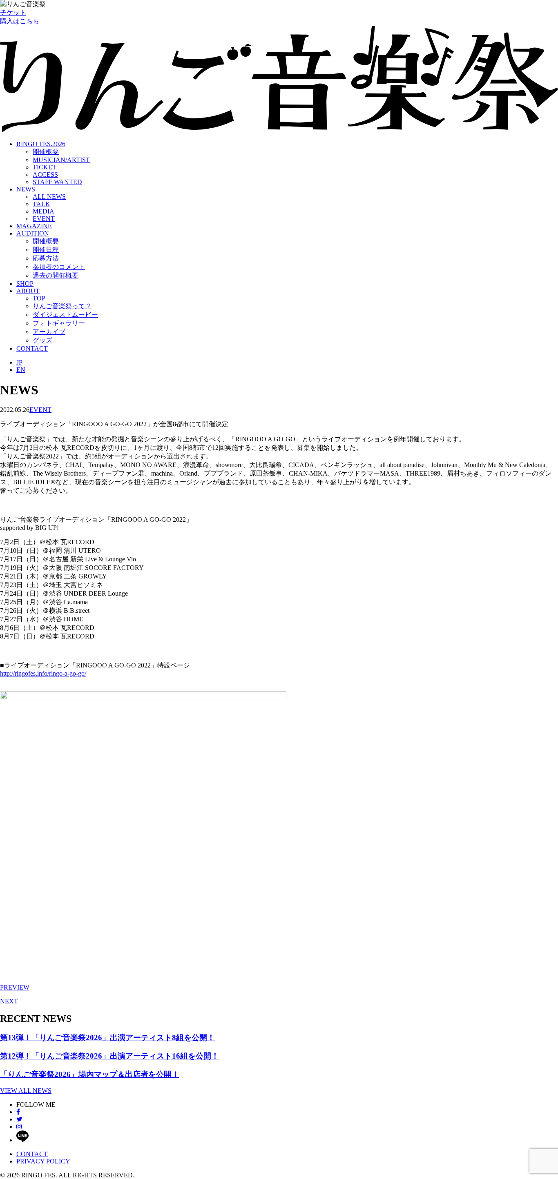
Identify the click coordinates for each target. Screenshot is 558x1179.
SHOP (24, 283)
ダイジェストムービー (65, 314)
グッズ (42, 340)
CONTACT (32, 348)
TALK (41, 203)
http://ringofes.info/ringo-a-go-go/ (43, 673)
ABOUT (28, 290)
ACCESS (45, 174)
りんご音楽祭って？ (62, 306)
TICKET (44, 167)
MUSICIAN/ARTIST (61, 159)
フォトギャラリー (59, 323)
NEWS (25, 189)
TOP (39, 298)
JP (19, 362)
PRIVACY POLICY (43, 1161)
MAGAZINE (34, 225)
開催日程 (46, 249)
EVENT (44, 218)
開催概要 (46, 151)
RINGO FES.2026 (40, 143)
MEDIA (43, 211)
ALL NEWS (49, 196)
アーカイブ (49, 331)
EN (20, 369)
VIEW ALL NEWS (25, 1090)
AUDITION (32, 233)
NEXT (9, 1001)
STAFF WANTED (57, 181)
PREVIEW (14, 987)
